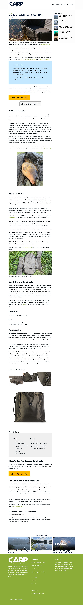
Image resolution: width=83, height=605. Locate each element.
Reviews (10, 13)
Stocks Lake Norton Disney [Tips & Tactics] (65, 16)
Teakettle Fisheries (63, 20)
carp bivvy (12, 217)
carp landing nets (24, 59)
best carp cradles (17, 506)
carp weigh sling (47, 148)
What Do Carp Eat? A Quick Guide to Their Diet (65, 32)
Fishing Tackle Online (39, 593)
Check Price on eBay (19, 97)
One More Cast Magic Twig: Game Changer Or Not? (65, 37)
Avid (23, 304)
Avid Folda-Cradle (45, 44)
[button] (38, 103)
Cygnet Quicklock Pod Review (17, 514)
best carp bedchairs (44, 59)
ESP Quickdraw (28, 247)
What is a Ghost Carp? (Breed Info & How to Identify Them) (66, 27)
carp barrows (32, 59)
